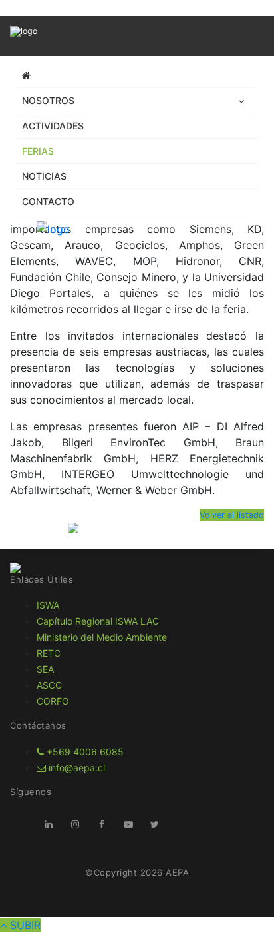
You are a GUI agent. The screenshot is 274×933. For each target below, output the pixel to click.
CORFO (53, 701)
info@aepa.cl (75, 767)
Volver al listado (232, 515)
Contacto (48, 201)
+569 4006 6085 (84, 751)
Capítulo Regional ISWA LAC (98, 621)
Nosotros (48, 100)
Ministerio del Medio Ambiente (102, 637)
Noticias (44, 176)
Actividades (53, 125)
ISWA (48, 605)
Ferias (38, 150)
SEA (45, 669)
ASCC (49, 685)
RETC (49, 653)
